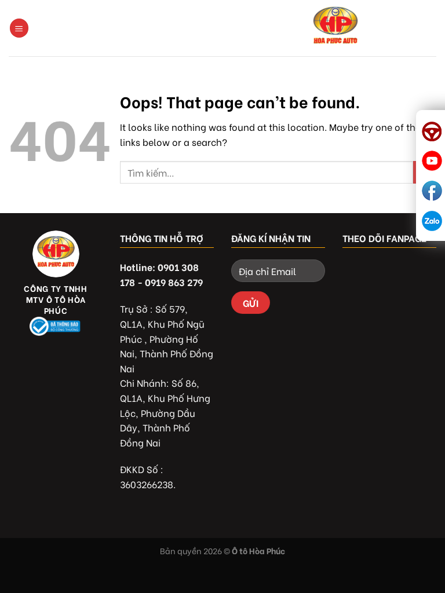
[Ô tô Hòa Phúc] (335, 28)
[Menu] (19, 28)
